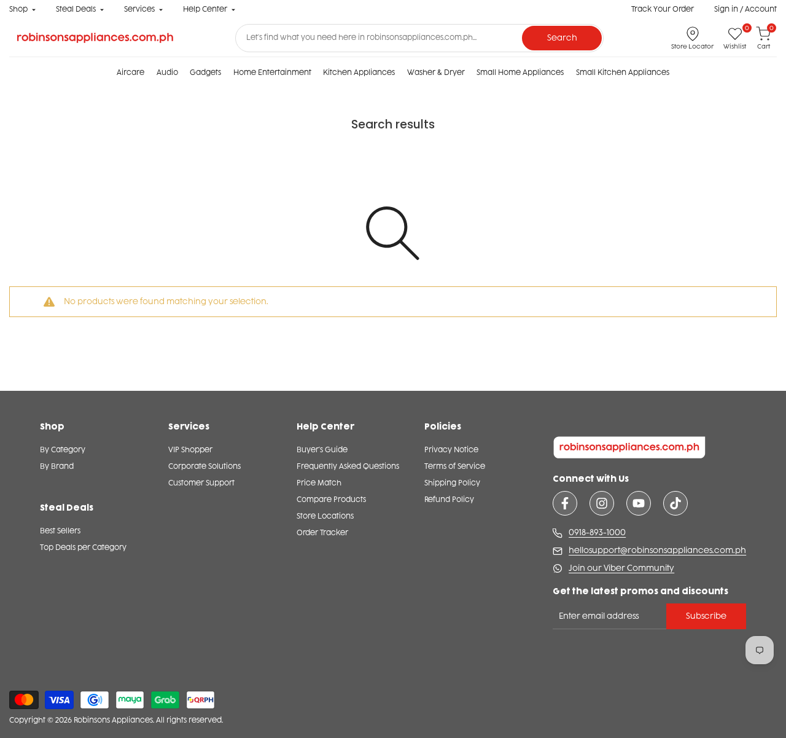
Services (139, 9)
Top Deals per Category (83, 547)
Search (562, 37)
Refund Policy (449, 499)
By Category (62, 450)
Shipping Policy (452, 483)
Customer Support (201, 483)
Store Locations (325, 516)
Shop (18, 9)
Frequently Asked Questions (348, 466)
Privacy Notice (451, 450)
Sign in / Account (745, 9)
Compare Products (331, 499)
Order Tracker (322, 532)
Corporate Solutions (204, 466)
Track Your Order (662, 9)
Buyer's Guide (322, 450)
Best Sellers (60, 531)
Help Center (205, 9)
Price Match (319, 483)
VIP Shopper (190, 450)
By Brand (57, 466)
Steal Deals (76, 9)
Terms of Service (454, 466)
